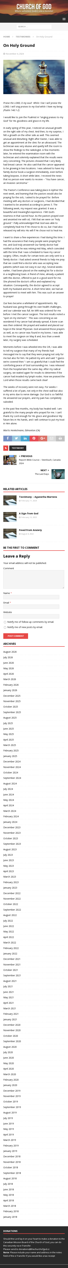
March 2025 (9, 745)
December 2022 (11, 893)
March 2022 (9, 942)
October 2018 (10, 1167)
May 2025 (8, 734)
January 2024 (10, 821)
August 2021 (10, 980)
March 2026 (9, 679)
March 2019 (9, 1140)
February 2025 (11, 750)
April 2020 (8, 1068)
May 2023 (8, 865)
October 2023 (10, 838)
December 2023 (11, 827)
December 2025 (11, 695)
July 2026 (8, 657)
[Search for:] (34, 26)
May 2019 (8, 1129)
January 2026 (10, 690)
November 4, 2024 (15, 53)
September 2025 (12, 712)
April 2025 (8, 739)
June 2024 (8, 794)
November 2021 (12, 964)
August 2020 (10, 1046)
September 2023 (12, 843)
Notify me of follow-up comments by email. (30, 621)
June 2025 (8, 728)
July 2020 (8, 1052)
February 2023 (11, 882)
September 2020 (12, 1041)
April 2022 (8, 937)
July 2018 (8, 1183)
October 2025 (10, 706)
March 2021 (9, 1008)
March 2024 (9, 810)
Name (7, 593)
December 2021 (11, 958)
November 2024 (12, 767)
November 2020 (12, 1030)
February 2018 (11, 1211)
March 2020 (9, 1074)
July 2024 (8, 788)
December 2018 (11, 1156)
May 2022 (8, 931)
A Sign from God (28, 513)
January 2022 (10, 953)
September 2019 (12, 1107)
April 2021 (8, 1002)
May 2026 (8, 668)
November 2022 (12, 898)
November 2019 (12, 1096)
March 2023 (9, 876)
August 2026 (10, 651)
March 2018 (9, 1205)
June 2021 (8, 992)
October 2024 (10, 772)
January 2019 (10, 1151)
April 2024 (8, 805)
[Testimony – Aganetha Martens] (10, 500)
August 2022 (10, 915)
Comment (8, 568)
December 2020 (11, 1024)
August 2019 (10, 1112)
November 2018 (12, 1162)
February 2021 (11, 1013)
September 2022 (12, 909)
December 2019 (11, 1090)
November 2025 (12, 701)
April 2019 (8, 1134)
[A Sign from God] (10, 517)
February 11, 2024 (29, 500)
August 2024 (10, 783)
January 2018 (10, 1216)
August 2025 (10, 717)
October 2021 (10, 969)
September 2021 (12, 975)
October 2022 (10, 904)
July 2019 (8, 1118)
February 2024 (11, 816)
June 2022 (8, 926)
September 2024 (12, 777)
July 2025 (8, 723)
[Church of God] (34, 13)
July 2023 (8, 854)
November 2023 (12, 832)
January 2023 (10, 887)
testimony (18, 448)
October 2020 (10, 1035)
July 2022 (8, 920)
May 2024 (8, 799)
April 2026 (8, 673)
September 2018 (12, 1173)
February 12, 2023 (29, 517)
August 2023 (10, 849)
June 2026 (8, 662)
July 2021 (8, 986)
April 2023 (8, 871)
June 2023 (8, 860)
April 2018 (8, 1200)
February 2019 (11, 1145)
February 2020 (11, 1079)
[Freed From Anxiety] (10, 533)
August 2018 (10, 1178)
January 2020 (10, 1085)
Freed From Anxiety (30, 530)
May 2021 (8, 997)
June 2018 (8, 1189)
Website (7, 612)
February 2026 (11, 684)
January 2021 (10, 1019)
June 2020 (8, 1057)
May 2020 (8, 1063)
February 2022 (11, 948)
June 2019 (8, 1123)
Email (6, 602)
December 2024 (11, 761)
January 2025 (10, 756)
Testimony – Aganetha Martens (38, 496)
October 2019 (10, 1101)
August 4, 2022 (27, 534)
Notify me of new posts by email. (25, 627)
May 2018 (8, 1194)
